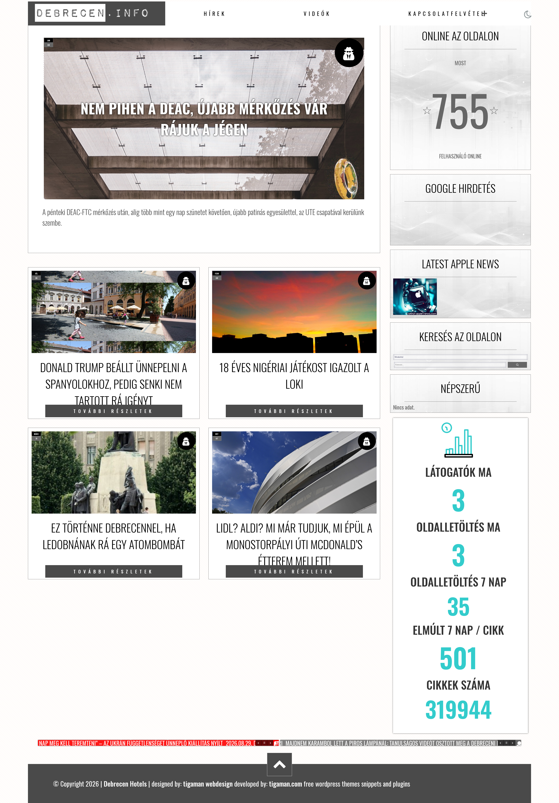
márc (36, 433)
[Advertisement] (460, 223)
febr (217, 273)
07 (217, 438)
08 (48, 44)
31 (36, 438)
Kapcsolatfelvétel (447, 13)
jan (48, 40)
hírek (215, 13)
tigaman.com (285, 783)
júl (36, 273)
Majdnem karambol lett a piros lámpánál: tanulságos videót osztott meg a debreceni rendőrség (396, 743)
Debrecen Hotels (125, 783)
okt (217, 433)
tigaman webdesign (208, 783)
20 (36, 278)
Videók (317, 13)
